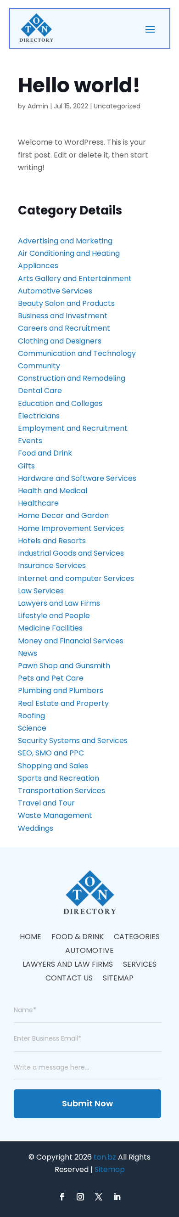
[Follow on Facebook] (62, 1196)
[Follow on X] (98, 1196)
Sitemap (118, 979)
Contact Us (69, 979)
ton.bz (105, 1157)
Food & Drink (77, 938)
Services (140, 965)
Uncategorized (117, 106)
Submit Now (87, 1103)
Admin (38, 106)
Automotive (89, 951)
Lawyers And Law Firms (67, 965)
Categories (137, 938)
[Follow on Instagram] (80, 1196)
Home (30, 938)
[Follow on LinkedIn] (117, 1196)
